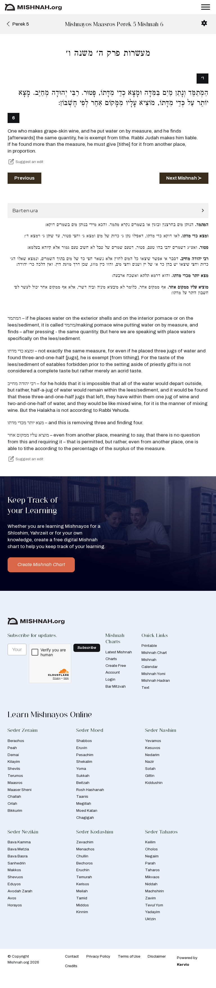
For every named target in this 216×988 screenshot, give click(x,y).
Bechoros (84, 863)
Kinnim (82, 912)
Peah (12, 748)
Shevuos (15, 877)
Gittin (149, 776)
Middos (82, 905)
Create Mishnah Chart (41, 564)
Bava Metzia (18, 849)
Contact (72, 956)
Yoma (81, 768)
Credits (71, 966)
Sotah (150, 768)
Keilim (150, 842)
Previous (24, 178)
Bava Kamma (19, 842)
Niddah (151, 884)
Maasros (15, 783)
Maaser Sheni (20, 790)
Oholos (151, 849)
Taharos (152, 870)
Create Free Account (115, 668)
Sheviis (14, 768)
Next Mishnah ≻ (184, 178)
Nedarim (152, 755)
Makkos (14, 870)
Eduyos (14, 884)
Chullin (82, 856)
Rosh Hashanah (90, 790)
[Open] (205, 7)
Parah (150, 863)
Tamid (81, 898)
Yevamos (153, 741)
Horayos (15, 905)
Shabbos (84, 741)
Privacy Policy (98, 956)
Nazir (149, 761)
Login (110, 679)
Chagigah (85, 817)
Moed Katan (86, 810)
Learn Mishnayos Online (50, 714)
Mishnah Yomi (153, 674)
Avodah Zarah (20, 891)
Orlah (12, 803)
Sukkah (82, 776)
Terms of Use (129, 956)
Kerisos (82, 884)
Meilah (82, 891)
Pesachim (84, 755)
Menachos (85, 849)
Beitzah (82, 783)
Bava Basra (18, 856)
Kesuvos (152, 748)
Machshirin (154, 891)
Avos (12, 898)
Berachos (16, 741)
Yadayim (152, 912)
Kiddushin (154, 783)
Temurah (84, 877)
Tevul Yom (154, 905)
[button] (108, 210)
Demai (13, 755)
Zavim (150, 898)
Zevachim (84, 842)
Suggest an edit (29, 162)
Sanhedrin (17, 863)
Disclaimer (157, 956)
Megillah (83, 803)
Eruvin (81, 748)
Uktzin (150, 919)
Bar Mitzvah (115, 686)
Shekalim (84, 761)
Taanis (82, 796)
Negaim (152, 856)
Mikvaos (152, 877)
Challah (14, 796)
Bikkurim (15, 810)
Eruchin (82, 870)
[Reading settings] (204, 23)
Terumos (15, 776)
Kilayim (14, 761)
